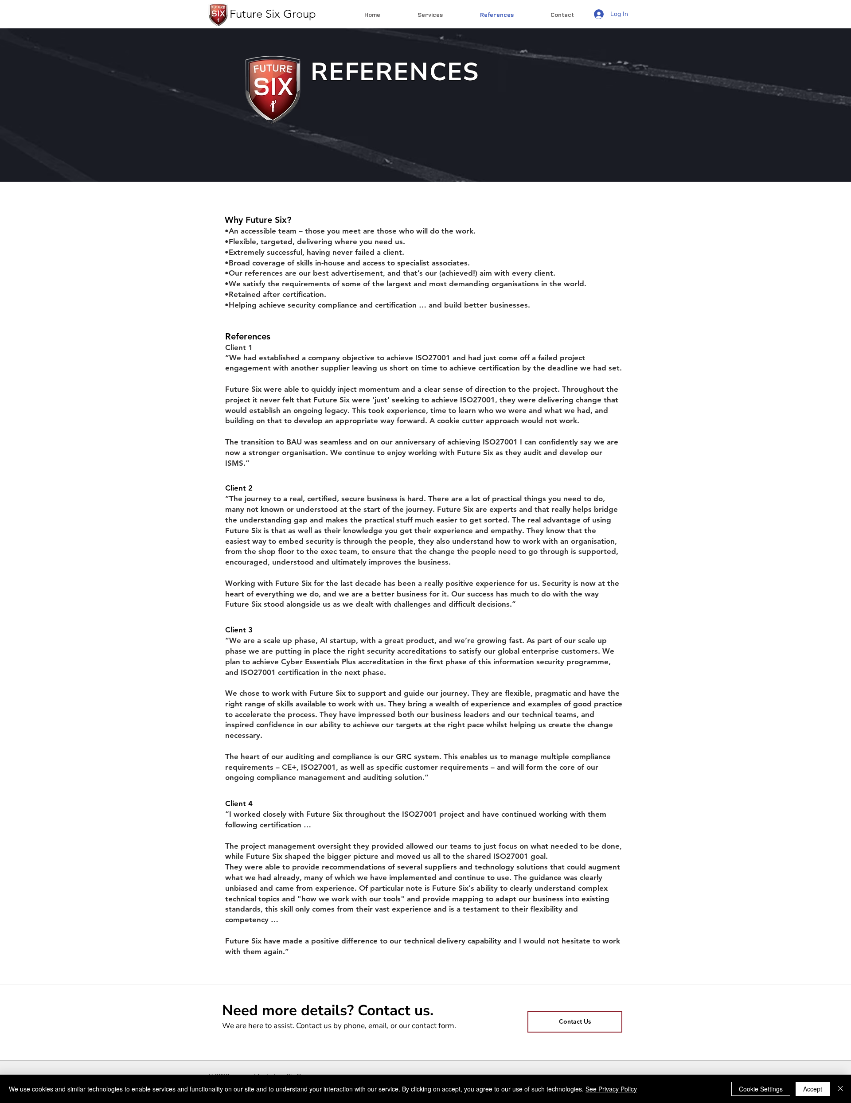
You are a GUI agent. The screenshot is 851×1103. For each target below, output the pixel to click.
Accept (812, 1088)
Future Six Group (271, 14)
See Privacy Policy (611, 1088)
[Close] (840, 1089)
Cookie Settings (761, 1088)
